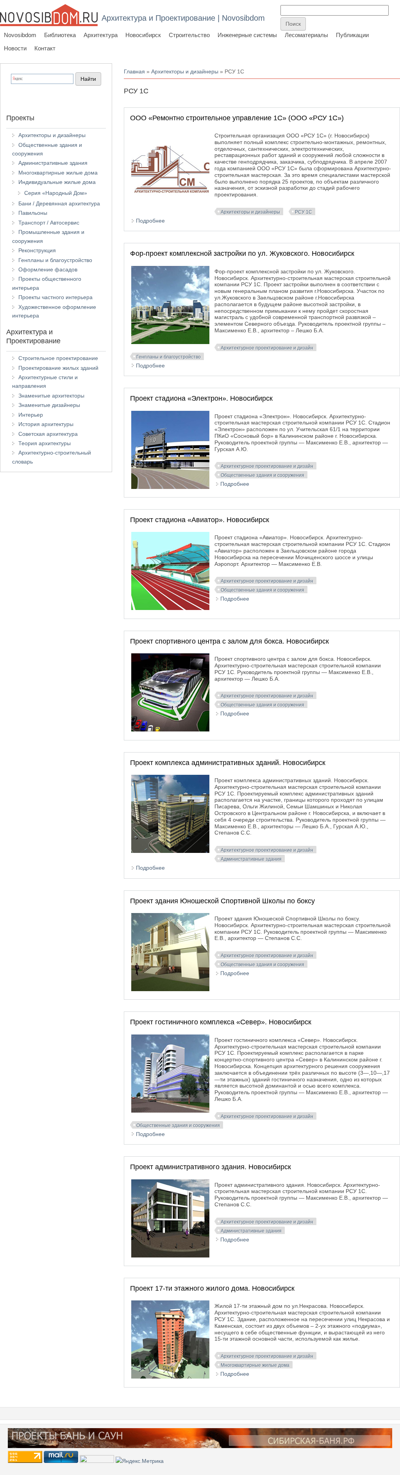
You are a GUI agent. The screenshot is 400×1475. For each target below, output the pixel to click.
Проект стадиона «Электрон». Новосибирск (201, 398)
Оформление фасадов (47, 269)
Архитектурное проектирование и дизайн (267, 348)
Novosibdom (20, 35)
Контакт (44, 48)
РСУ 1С (303, 212)
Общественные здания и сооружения (262, 475)
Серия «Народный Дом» (55, 193)
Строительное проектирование (58, 358)
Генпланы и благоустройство (168, 357)
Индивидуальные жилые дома (57, 182)
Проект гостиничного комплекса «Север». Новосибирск (220, 1022)
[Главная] (49, 15)
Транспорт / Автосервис (48, 222)
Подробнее (150, 221)
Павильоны (32, 213)
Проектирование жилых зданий (58, 368)
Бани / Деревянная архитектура (59, 203)
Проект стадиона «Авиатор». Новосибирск (199, 520)
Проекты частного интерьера (55, 297)
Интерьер (30, 415)
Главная (134, 71)
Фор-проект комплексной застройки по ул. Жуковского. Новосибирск (242, 253)
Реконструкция (37, 250)
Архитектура (101, 35)
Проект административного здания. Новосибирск (210, 1167)
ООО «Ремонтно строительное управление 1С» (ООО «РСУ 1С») (237, 118)
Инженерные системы (247, 35)
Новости (15, 48)
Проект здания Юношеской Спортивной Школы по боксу (222, 901)
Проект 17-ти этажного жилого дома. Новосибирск (212, 1288)
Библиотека (60, 35)
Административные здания (251, 859)
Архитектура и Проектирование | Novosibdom (183, 18)
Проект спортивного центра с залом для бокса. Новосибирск (229, 641)
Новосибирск (143, 35)
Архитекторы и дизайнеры (184, 71)
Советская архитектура (48, 434)
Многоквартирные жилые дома (255, 1365)
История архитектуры (45, 424)
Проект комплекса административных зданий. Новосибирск (227, 763)
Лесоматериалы (306, 35)
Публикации (352, 35)
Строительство (189, 35)
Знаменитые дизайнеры (49, 405)
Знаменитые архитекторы (51, 395)
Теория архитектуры (44, 443)
